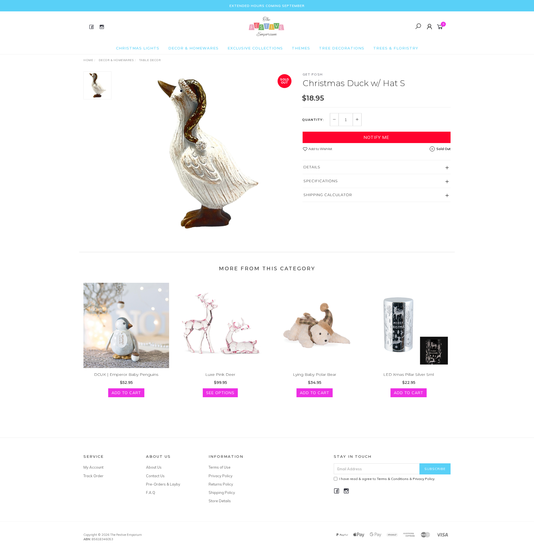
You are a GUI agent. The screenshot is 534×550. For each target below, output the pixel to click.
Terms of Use (220, 467)
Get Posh (313, 74)
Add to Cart (126, 392)
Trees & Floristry (395, 48)
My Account (93, 467)
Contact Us (155, 476)
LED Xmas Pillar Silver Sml (408, 374)
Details (311, 167)
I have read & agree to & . (387, 479)
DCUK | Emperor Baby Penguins (126, 374)
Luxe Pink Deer (220, 374)
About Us (154, 467)
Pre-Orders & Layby (163, 484)
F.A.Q (150, 492)
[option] (207, 154)
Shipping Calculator (327, 194)
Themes (301, 48)
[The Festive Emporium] (266, 26)
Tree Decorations (341, 48)
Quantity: (313, 119)
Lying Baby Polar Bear (314, 374)
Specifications (320, 181)
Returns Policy (221, 484)
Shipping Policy (222, 492)
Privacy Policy (221, 476)
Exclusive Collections (255, 48)
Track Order (93, 476)
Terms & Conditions (393, 479)
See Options (220, 392)
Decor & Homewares (193, 48)
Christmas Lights (137, 48)
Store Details (220, 501)
